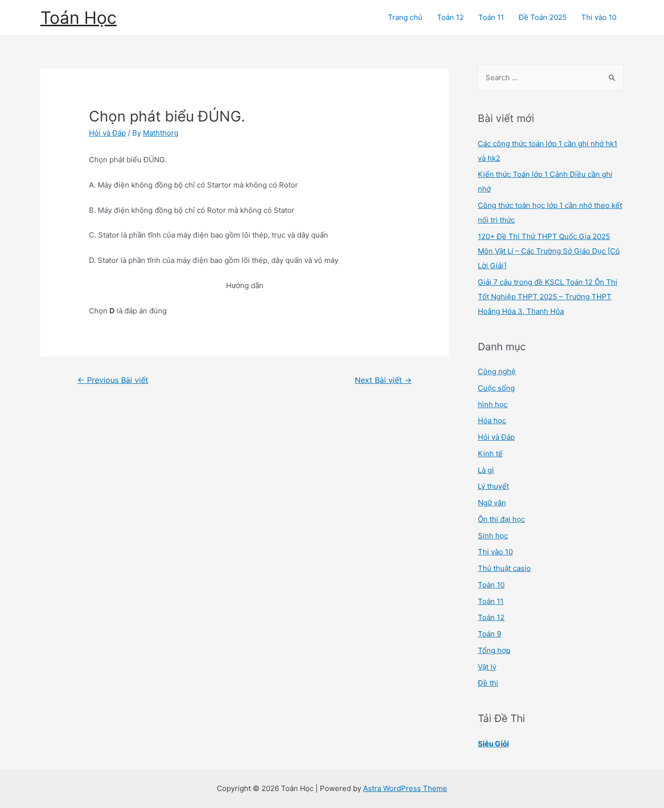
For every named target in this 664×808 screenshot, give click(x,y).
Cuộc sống (496, 388)
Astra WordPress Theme (405, 788)
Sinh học (493, 535)
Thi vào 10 (598, 17)
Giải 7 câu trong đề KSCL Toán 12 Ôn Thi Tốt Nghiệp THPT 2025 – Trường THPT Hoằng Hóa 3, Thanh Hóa (547, 296)
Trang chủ (405, 17)
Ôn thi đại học (501, 519)
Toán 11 (491, 17)
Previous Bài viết (112, 380)
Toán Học (78, 17)
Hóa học (492, 420)
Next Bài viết (383, 380)
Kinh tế (490, 453)
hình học (492, 404)
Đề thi (488, 683)
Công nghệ (497, 371)
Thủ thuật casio (504, 568)
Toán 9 (489, 633)
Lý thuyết (493, 486)
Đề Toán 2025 (543, 17)
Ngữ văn (492, 502)
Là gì (486, 470)
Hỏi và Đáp (107, 133)
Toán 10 (491, 584)
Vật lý (487, 666)
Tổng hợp (494, 650)
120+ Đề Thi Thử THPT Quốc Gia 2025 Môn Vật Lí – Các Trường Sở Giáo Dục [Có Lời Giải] (549, 251)
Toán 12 (450, 17)
